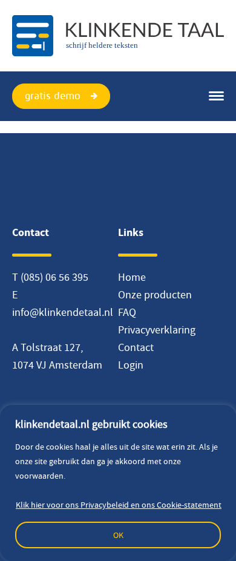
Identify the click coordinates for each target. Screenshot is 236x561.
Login (130, 365)
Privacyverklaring (156, 330)
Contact (136, 348)
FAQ (127, 313)
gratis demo (52, 96)
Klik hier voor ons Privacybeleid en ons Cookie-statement (118, 504)
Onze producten (155, 295)
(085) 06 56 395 (54, 277)
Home (132, 277)
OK (118, 535)
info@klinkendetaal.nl (62, 313)
